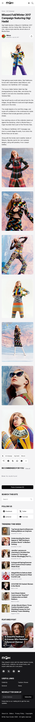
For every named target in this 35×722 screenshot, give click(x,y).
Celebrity (4, 682)
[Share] (31, 36)
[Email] (21, 461)
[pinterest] (14, 671)
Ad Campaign (10, 11)
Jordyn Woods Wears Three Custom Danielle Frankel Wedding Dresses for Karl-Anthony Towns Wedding (21, 608)
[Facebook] (8, 461)
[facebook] (3, 671)
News (20, 686)
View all (27, 468)
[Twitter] (13, 461)
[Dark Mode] (29, 3)
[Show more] (26, 461)
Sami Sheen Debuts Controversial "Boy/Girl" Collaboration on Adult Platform (20, 596)
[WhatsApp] (17, 461)
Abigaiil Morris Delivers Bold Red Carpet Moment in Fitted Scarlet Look (21, 575)
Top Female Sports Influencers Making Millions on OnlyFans (22, 530)
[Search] (32, 3)
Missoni (23, 456)
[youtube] (19, 671)
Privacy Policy (19, 713)
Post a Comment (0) (17, 487)
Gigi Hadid (16, 456)
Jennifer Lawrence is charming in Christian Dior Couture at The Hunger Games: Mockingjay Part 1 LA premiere (21, 553)
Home (3, 11)
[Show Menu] (2, 3)
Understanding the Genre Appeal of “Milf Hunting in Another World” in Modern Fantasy (20, 541)
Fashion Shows (23, 682)
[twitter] (9, 671)
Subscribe (28, 697)
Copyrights (29, 713)
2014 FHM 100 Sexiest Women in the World (22, 585)
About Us (5, 713)
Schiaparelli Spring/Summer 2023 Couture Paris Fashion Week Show (21, 564)
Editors (11, 713)
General (4, 686)
